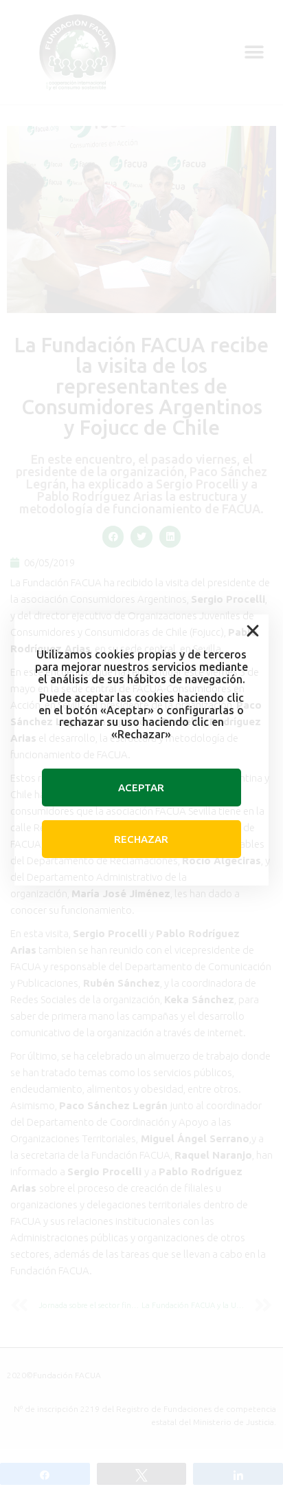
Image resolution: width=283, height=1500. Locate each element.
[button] (253, 631)
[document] (141, 750)
